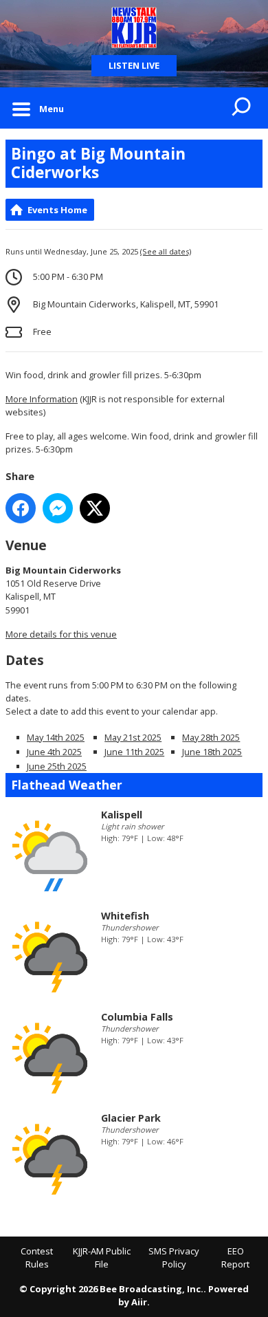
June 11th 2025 (134, 751)
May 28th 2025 (211, 737)
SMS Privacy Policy (173, 1258)
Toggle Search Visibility (242, 108)
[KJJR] (134, 27)
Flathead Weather (66, 784)
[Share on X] (95, 508)
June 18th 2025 (212, 751)
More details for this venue (61, 634)
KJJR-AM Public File (102, 1258)
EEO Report (235, 1258)
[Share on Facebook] (20, 508)
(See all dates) (165, 251)
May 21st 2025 (132, 737)
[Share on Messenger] (58, 508)
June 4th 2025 (54, 751)
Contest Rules (37, 1258)
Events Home (57, 210)
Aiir (139, 1302)
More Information (41, 399)
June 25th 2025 (57, 766)
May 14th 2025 (56, 737)
